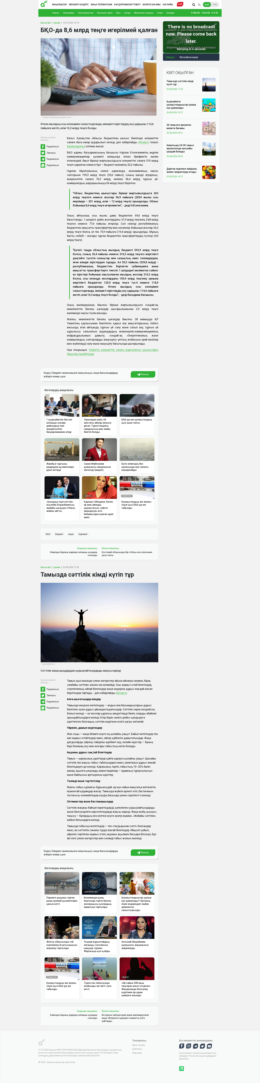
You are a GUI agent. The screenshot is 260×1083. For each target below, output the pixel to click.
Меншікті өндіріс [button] (79, 4)
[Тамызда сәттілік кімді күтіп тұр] (209, 84)
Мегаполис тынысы (143, 13)
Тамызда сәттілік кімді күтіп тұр (180, 83)
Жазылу (144, 374)
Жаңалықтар (59, 4)
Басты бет (46, 23)
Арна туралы (138, 1045)
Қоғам (127, 13)
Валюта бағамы (152, 4)
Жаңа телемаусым (101, 4)
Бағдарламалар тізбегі (127, 4)
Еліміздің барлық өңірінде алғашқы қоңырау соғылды (73, 554)
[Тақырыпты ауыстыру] (199, 4)
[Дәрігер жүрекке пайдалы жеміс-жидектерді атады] (209, 172)
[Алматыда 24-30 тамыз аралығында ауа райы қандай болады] (209, 148)
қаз (207, 4)
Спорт (160, 13)
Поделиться (53, 146)
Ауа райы (168, 4)
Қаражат (83, 534)
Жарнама (137, 1053)
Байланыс (137, 1049)
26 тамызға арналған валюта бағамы (179, 126)
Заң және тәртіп (105, 13)
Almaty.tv (143, 142)
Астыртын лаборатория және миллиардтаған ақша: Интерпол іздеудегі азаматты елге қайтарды (125, 1018)
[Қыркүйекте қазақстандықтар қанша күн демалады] (209, 105)
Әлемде (170, 13)
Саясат (55, 13)
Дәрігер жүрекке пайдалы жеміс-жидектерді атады (182, 170)
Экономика (68, 13)
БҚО (48, 534)
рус (215, 4)
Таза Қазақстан (85, 13)
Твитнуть (51, 153)
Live (180, 4)
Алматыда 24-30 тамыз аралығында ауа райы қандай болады (180, 148)
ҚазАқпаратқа (76, 146)
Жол (118, 13)
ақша (71, 534)
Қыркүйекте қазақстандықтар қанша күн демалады (181, 104)
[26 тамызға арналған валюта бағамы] (209, 128)
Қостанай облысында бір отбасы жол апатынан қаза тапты (127, 554)
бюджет (59, 534)
